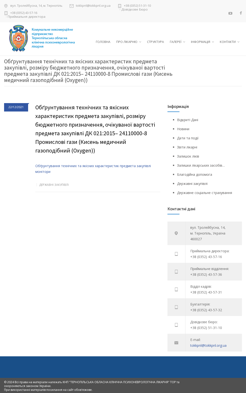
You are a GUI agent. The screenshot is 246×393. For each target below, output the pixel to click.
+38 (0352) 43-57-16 (23, 13)
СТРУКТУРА (155, 42)
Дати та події (188, 138)
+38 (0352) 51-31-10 (137, 6)
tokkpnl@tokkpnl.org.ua (93, 6)
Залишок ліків (188, 156)
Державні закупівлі (54, 185)
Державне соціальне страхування (204, 192)
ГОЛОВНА (103, 42)
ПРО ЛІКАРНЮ (126, 42)
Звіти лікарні (187, 147)
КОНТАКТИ (228, 42)
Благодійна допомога (194, 174)
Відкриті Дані (187, 119)
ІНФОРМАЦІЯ (200, 42)
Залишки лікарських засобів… (201, 165)
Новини (183, 129)
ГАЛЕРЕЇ (175, 42)
